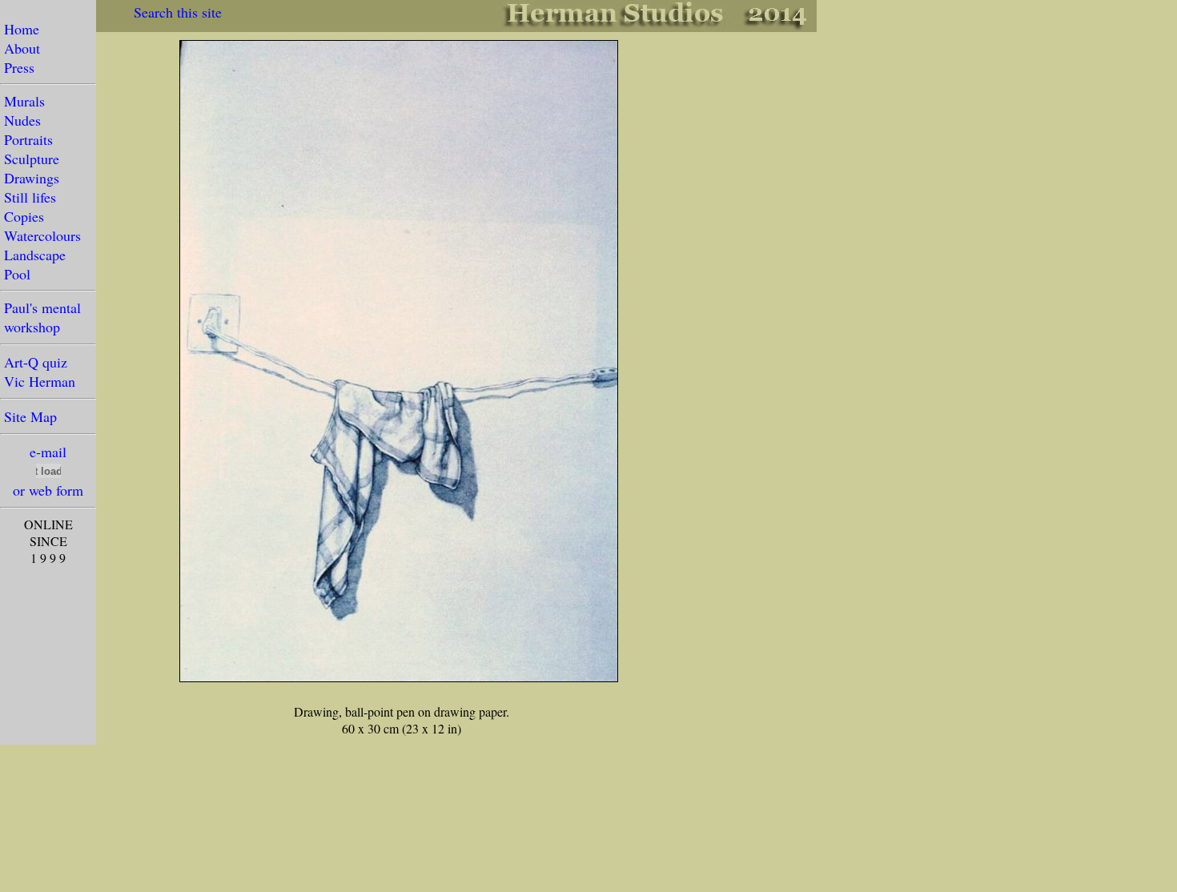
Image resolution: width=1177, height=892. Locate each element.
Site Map (30, 416)
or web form (48, 490)
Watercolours (42, 235)
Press (19, 67)
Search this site (178, 12)
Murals (24, 100)
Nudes (22, 120)
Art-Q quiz (35, 362)
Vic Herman (39, 381)
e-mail (48, 451)
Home (21, 28)
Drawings (31, 177)
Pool (17, 273)
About (22, 48)
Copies (24, 216)
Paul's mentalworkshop (40, 317)
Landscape (35, 254)
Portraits (28, 139)
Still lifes (30, 197)
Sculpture (31, 158)
